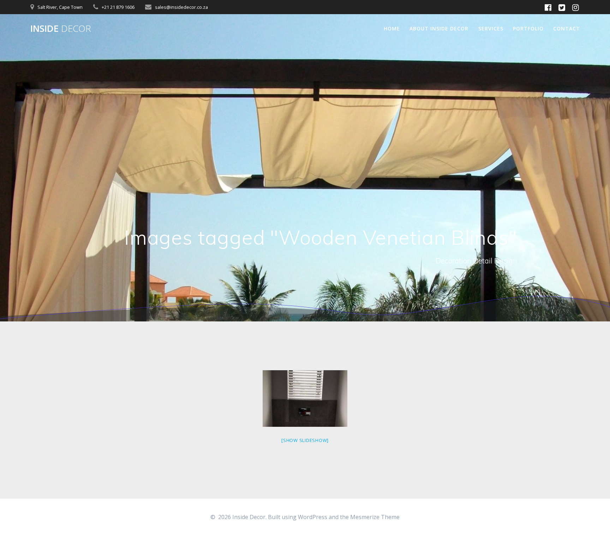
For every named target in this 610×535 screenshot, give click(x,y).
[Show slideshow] (305, 440)
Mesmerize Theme (375, 517)
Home (392, 28)
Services (490, 28)
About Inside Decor (438, 28)
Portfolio (528, 28)
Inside (60, 28)
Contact (566, 28)
